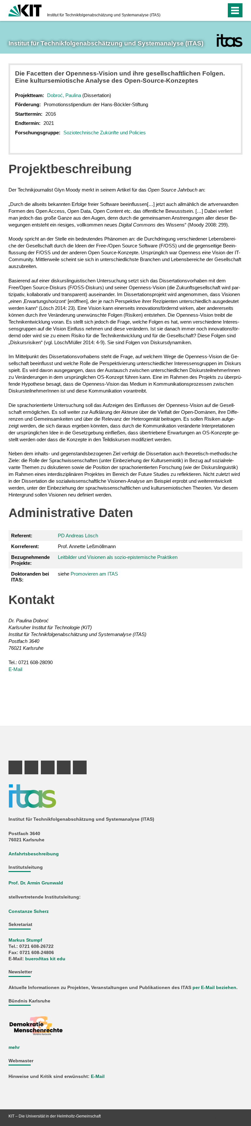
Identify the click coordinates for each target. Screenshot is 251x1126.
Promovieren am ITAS (94, 574)
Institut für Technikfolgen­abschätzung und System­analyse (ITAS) (103, 15)
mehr (14, 1047)
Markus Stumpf (25, 940)
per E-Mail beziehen (214, 987)
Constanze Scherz (28, 911)
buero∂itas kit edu (45, 958)
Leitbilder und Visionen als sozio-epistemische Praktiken (117, 557)
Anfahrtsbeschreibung (33, 853)
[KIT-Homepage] (25, 10)
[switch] (208, 10)
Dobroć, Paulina (64, 95)
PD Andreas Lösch (78, 535)
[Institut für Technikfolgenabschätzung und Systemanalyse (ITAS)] (230, 40)
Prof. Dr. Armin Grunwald (35, 883)
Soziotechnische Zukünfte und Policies (104, 132)
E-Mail (15, 669)
